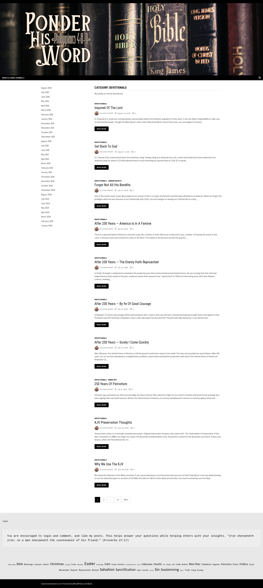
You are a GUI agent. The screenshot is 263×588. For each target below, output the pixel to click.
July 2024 (45, 199)
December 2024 (47, 176)
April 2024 (45, 212)
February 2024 (47, 221)
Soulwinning (170, 569)
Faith (107, 564)
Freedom (121, 564)
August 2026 (46, 88)
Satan (139, 570)
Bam (90, 583)
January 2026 (46, 119)
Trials (187, 570)
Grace (139, 564)
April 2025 (45, 159)
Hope (169, 564)
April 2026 (45, 105)
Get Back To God (106, 146)
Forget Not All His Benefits (113, 185)
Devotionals (101, 103)
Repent (74, 570)
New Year (194, 564)
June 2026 (45, 96)
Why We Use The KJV (109, 464)
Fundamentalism (131, 564)
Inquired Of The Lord (108, 108)
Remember (64, 570)
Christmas (57, 564)
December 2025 (47, 123)
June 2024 (45, 203)
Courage (67, 564)
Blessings (28, 564)
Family (114, 564)
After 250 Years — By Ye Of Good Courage (123, 304)
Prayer (251, 564)
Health (158, 564)
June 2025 (45, 150)
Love (178, 564)
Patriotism (226, 564)
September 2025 (48, 136)
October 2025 (46, 132)
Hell (164, 564)
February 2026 (47, 114)
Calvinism (38, 564)
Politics (243, 564)
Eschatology (99, 564)
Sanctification (125, 569)
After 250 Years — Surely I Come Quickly (122, 342)
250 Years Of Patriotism (111, 384)
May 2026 (45, 101)
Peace (235, 564)
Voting (193, 570)
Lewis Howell (107, 113)
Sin (157, 569)
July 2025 (45, 145)
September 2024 (48, 190)
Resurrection (85, 570)
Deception (80, 564)
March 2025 (46, 163)
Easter (89, 563)
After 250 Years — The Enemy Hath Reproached (127, 262)
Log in (5, 521)
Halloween (147, 564)
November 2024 (47, 181)
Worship (200, 570)
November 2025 (47, 127)
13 (118, 499)
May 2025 (45, 154)
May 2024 (45, 207)
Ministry (112, 380)
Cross (73, 564)
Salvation (107, 569)
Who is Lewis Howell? (13, 77)
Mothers (185, 564)
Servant (145, 570)
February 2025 (47, 168)
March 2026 (46, 110)
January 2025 (46, 172)
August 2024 (46, 194)
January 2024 (46, 225)
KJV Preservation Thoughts (113, 422)
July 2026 (45, 92)
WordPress (78, 583)
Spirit (182, 570)
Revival (95, 570)
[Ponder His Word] (131, 39)
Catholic (46, 564)
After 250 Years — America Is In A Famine (123, 223)
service (151, 570)
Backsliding (11, 564)
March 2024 (46, 216)
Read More (101, 129)
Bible (20, 564)
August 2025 (46, 141)
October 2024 (46, 185)
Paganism (216, 564)
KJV (173, 564)
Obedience (206, 564)
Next (126, 499)
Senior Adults (115, 181)
